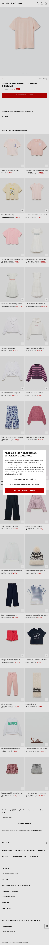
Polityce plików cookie (13, 474)
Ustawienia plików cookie (25, 479)
